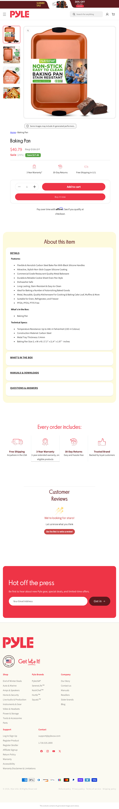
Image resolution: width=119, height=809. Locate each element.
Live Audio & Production (14, 699)
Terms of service (93, 789)
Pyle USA (15, 789)
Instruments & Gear (12, 704)
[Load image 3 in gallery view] (11, 75)
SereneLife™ (38, 685)
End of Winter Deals (12, 681)
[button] (4, 14)
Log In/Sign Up (10, 735)
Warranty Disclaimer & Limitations (19, 768)
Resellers (65, 694)
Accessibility (9, 763)
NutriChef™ (38, 690)
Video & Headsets (11, 708)
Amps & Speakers (11, 690)
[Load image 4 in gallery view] (11, 95)
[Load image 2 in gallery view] (11, 55)
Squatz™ (36, 699)
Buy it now (60, 196)
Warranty (7, 759)
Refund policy (65, 789)
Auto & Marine (10, 685)
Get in (98, 601)
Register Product (11, 740)
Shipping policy (109, 789)
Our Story (65, 681)
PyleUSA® (36, 681)
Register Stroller (10, 745)
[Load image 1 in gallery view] (11, 34)
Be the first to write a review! (59, 532)
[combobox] (82, 14)
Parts (5, 722)
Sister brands (67, 699)
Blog (63, 704)
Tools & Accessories (12, 718)
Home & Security (11, 694)
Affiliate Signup (10, 749)
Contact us (66, 685)
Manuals (65, 690)
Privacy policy (78, 789)
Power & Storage (11, 713)
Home (13, 132)
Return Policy (9, 754)
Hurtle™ (36, 694)
